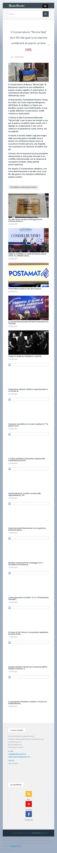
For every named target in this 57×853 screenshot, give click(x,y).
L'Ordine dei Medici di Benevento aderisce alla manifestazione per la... (26, 459)
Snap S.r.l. (44, 833)
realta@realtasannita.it (17, 754)
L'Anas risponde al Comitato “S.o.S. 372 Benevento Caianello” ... (28, 598)
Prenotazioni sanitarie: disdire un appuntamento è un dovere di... (28, 390)
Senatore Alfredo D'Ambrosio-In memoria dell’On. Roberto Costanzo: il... (28, 668)
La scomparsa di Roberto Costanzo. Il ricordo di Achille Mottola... (27, 702)
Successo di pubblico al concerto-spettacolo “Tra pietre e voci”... (28, 425)
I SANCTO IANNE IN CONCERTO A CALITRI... (25, 356)
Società (28, 49)
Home (14, 833)
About (20, 833)
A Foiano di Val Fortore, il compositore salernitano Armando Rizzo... (28, 633)
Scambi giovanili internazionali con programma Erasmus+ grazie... (27, 529)
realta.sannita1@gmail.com (19, 757)
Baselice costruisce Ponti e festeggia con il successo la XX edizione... (25, 564)
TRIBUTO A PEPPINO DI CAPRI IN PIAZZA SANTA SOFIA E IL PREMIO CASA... (27, 255)
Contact (28, 833)
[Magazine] (16, 5)
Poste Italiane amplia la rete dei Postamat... (25, 289)
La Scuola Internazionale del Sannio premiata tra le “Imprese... (28, 323)
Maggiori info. (15, 846)
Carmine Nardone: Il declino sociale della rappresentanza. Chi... (24, 494)
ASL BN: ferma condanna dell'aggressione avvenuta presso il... (25, 220)
